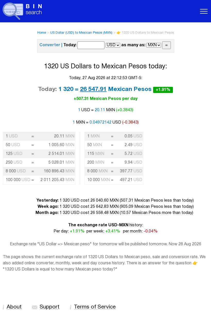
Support (49, 307)
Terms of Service (95, 307)
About (14, 307)
